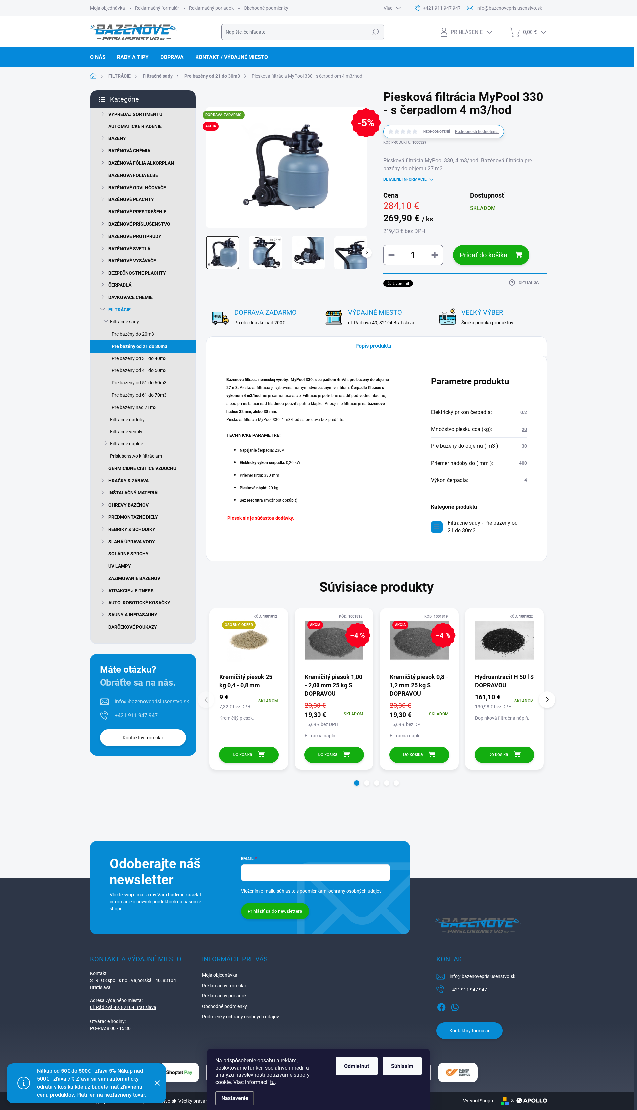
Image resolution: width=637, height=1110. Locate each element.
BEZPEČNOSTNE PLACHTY (137, 273)
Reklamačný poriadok (211, 8)
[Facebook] (441, 1006)
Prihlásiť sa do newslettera (275, 911)
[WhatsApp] (455, 1006)
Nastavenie (234, 1098)
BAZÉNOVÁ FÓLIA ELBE (133, 175)
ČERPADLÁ (119, 285)
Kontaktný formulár (143, 737)
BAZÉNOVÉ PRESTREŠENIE (137, 211)
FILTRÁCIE (119, 309)
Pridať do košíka (483, 255)
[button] (357, 783)
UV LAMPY (119, 566)
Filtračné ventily (126, 431)
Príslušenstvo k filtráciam (136, 456)
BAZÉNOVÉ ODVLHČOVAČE (137, 187)
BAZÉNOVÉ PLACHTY (131, 199)
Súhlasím (402, 1066)
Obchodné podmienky (266, 8)
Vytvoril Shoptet (479, 1100)
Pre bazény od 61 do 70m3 (139, 395)
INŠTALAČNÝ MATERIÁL (134, 492)
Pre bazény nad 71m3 (134, 407)
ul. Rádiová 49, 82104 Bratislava (123, 1007)
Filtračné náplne (126, 443)
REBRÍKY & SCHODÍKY (131, 529)
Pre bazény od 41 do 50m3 (139, 370)
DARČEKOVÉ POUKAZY (132, 627)
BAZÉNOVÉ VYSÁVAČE (132, 260)
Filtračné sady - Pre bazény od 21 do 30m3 (483, 526)
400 (523, 463)
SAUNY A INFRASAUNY (132, 614)
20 (524, 429)
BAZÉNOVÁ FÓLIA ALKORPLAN (141, 163)
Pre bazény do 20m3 (133, 334)
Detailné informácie (405, 179)
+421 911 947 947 (136, 715)
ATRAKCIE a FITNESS (131, 590)
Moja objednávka (107, 8)
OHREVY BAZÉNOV (128, 505)
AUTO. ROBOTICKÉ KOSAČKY (139, 602)
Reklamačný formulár (157, 8)
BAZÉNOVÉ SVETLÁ (129, 248)
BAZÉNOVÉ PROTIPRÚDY (134, 236)
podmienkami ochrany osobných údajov (341, 891)
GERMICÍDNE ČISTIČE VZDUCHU (142, 468)
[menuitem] (100, 57)
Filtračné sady (124, 321)
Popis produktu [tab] (373, 346)
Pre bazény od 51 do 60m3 (139, 382)
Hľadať (375, 32)
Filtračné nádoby (127, 419)
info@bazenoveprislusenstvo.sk (152, 701)
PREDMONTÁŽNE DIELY (133, 517)
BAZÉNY (117, 138)
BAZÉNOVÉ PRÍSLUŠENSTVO (139, 224)
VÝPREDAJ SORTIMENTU (135, 114)
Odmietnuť (356, 1066)
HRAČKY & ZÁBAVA (128, 480)
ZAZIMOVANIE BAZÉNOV (134, 578)
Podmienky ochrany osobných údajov (240, 1016)
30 (524, 446)
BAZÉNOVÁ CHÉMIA (129, 150)
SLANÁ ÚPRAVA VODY (131, 541)
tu (272, 1082)
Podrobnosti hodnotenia (477, 131)
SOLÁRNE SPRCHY (128, 553)
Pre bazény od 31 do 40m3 (139, 358)
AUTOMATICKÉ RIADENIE (135, 126)
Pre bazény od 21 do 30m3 (139, 346)
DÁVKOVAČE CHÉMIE (130, 297)
